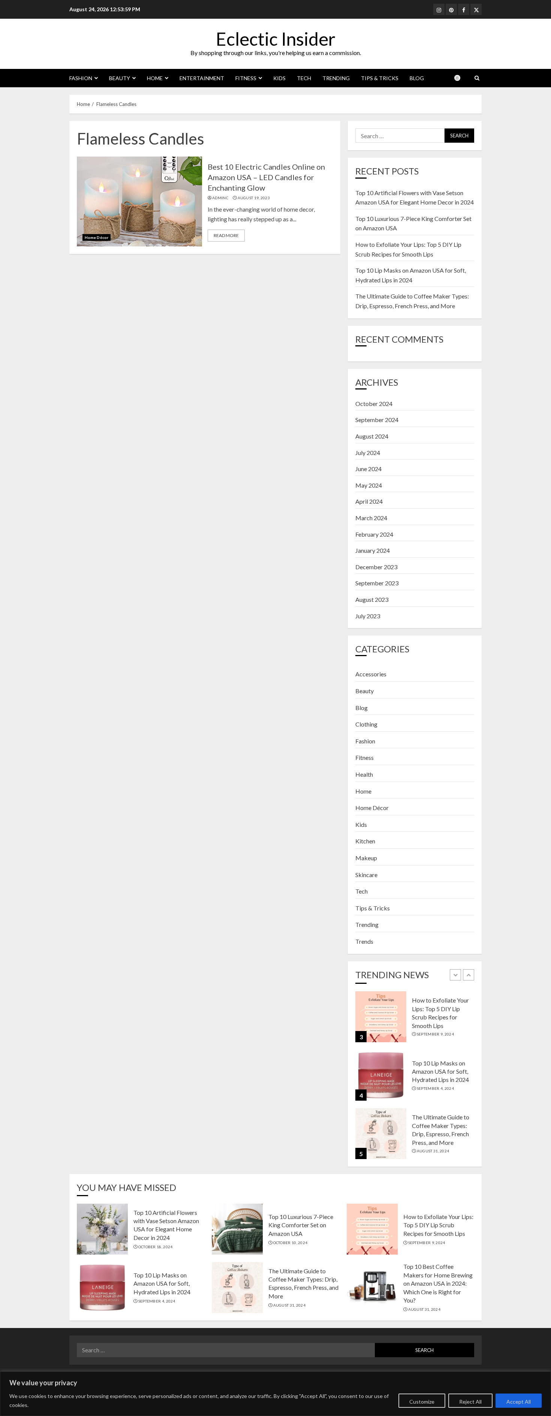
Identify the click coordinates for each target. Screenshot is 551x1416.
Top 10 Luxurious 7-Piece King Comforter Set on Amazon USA (300, 1225)
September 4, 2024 (435, 1088)
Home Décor (96, 237)
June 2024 (368, 468)
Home (155, 78)
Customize (421, 1401)
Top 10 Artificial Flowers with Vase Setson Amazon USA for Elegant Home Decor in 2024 (166, 1225)
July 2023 (367, 615)
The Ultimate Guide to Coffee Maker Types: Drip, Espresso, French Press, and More (303, 1283)
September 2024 (376, 419)
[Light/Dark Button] (461, 78)
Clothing (366, 724)
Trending (336, 78)
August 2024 (371, 436)
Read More (226, 235)
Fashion (80, 78)
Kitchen (365, 841)
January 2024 (372, 550)
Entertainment (202, 78)
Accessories (370, 673)
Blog (417, 78)
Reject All (470, 1401)
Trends (364, 941)
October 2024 (373, 403)
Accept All (518, 1401)
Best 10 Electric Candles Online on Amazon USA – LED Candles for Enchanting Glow (266, 177)
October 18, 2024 (155, 1246)
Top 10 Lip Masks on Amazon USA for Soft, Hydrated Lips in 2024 (440, 1071)
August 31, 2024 (433, 1151)
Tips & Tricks (379, 78)
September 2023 (376, 582)
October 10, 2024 (290, 1242)
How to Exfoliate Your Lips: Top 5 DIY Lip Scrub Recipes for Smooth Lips (438, 1225)
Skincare (366, 874)
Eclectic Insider (275, 38)
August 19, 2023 (254, 197)
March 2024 (371, 517)
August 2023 (371, 599)
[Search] (477, 78)
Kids (279, 78)
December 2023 (376, 566)
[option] (415, 1020)
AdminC (220, 197)
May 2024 (368, 485)
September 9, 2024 (435, 1034)
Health (364, 774)
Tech (304, 78)
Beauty (119, 78)
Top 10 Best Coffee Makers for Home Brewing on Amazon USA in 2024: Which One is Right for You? (438, 1283)
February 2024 (374, 534)
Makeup (366, 857)
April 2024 (369, 501)
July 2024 (367, 452)
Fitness (245, 78)
